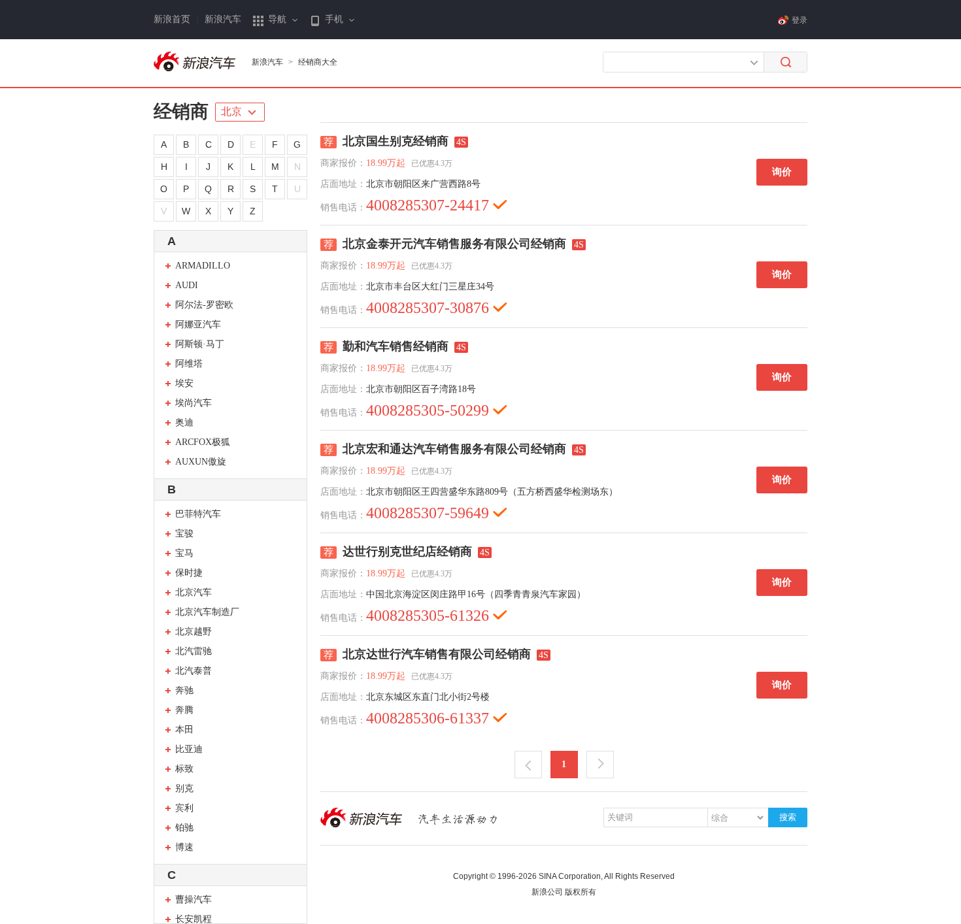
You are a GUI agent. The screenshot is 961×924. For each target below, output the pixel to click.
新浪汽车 (223, 19)
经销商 (181, 111)
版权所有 (580, 892)
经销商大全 (317, 62)
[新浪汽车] (196, 62)
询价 (782, 172)
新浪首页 (172, 19)
